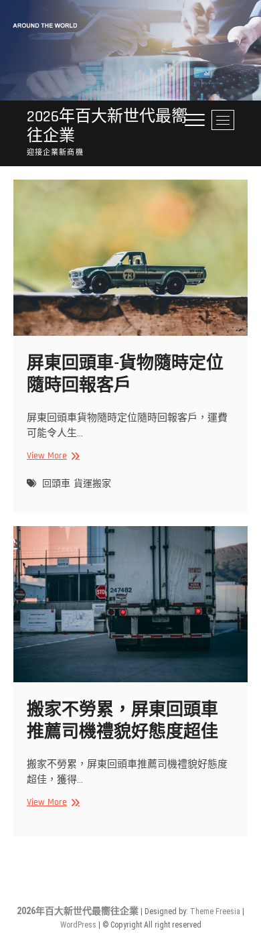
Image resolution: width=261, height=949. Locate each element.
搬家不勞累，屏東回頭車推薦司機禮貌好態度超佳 (122, 721)
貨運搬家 (92, 484)
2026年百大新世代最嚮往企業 (107, 126)
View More (51, 456)
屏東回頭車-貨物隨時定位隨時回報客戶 (125, 375)
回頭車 (56, 484)
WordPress (78, 925)
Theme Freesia (215, 911)
